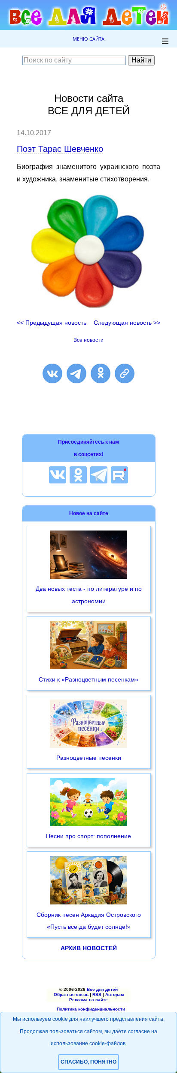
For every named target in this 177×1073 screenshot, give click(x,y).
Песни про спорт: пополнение (88, 836)
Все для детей (102, 989)
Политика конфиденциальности (91, 1009)
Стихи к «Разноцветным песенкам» (88, 679)
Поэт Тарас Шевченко (60, 149)
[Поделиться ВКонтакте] (52, 373)
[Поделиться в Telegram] (76, 373)
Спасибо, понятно (88, 1062)
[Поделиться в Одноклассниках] (100, 373)
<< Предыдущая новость (51, 322)
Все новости (88, 340)
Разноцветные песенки (88, 757)
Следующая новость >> (127, 322)
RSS (96, 994)
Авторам (114, 994)
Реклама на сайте (88, 999)
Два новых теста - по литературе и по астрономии (89, 595)
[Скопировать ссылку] (124, 373)
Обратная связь (71, 994)
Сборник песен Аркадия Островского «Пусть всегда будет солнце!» (89, 921)
